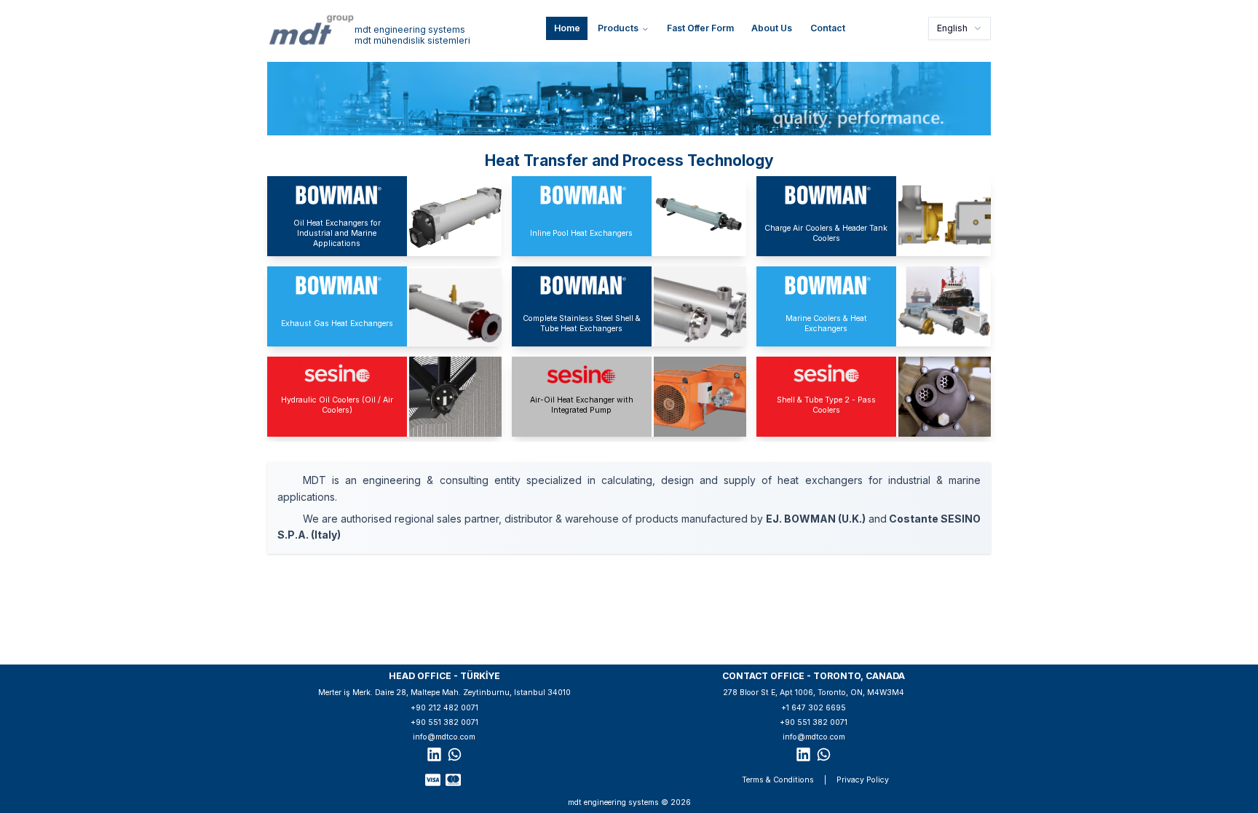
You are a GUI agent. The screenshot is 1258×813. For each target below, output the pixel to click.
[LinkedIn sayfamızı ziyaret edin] (803, 754)
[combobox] (959, 28)
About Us (771, 28)
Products (618, 28)
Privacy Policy (862, 780)
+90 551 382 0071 (444, 722)
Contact (827, 28)
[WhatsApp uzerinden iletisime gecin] (454, 754)
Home (567, 28)
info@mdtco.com (444, 737)
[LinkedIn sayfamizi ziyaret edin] (434, 754)
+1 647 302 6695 (813, 708)
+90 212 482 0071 (444, 708)
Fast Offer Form (700, 28)
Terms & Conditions (778, 780)
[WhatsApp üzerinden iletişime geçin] (823, 754)
